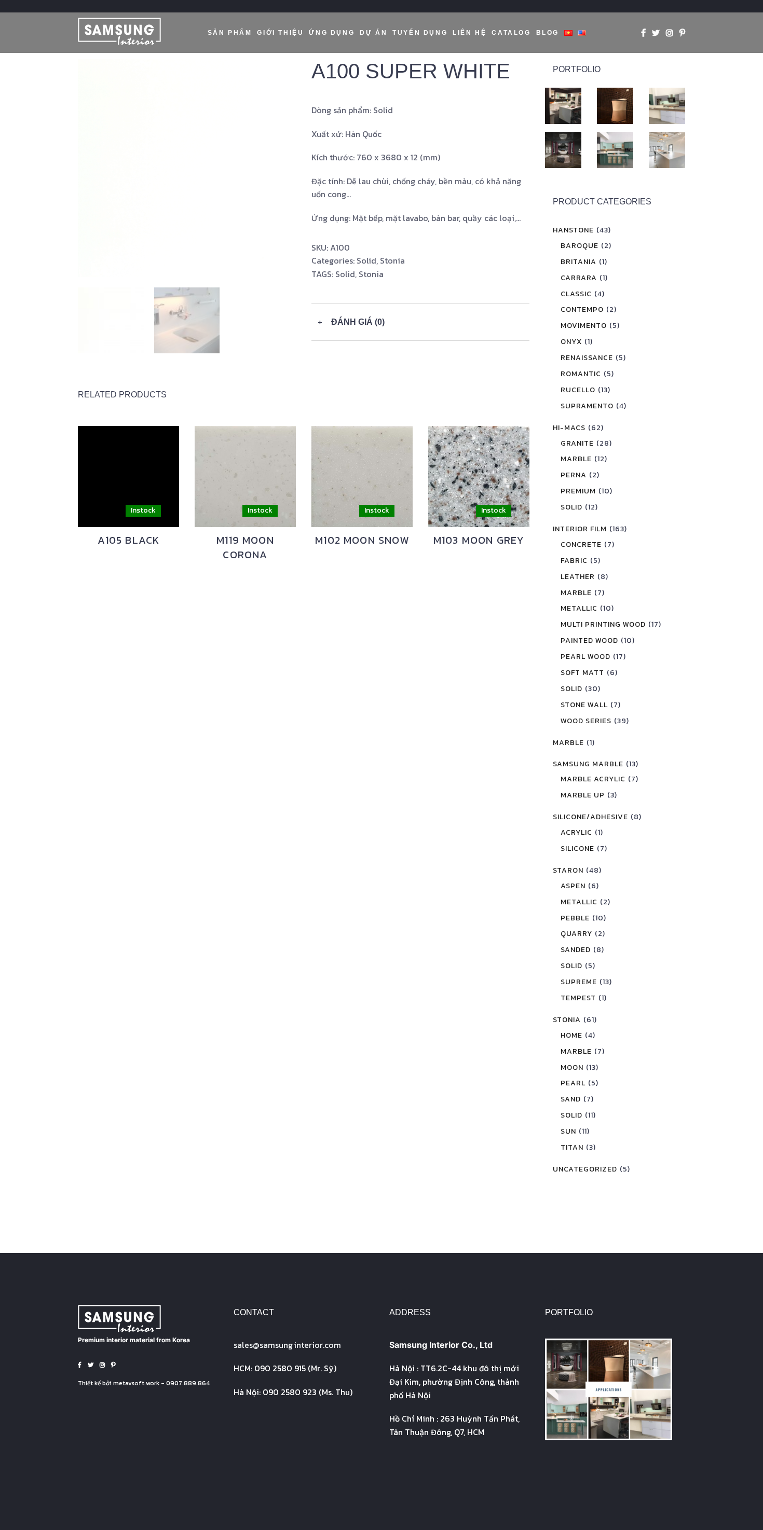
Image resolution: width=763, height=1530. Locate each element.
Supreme (579, 981)
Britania (578, 261)
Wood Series (586, 720)
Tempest (578, 998)
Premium (578, 491)
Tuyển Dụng (419, 32)
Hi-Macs (569, 427)
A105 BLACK (129, 540)
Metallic (579, 608)
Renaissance (587, 357)
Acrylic (576, 832)
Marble (576, 458)
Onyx (571, 341)
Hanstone (573, 230)
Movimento (584, 325)
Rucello (578, 389)
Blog (547, 32)
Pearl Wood (585, 656)
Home (571, 1035)
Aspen (573, 885)
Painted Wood (589, 640)
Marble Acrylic (593, 779)
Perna (574, 475)
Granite (577, 443)
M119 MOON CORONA (245, 547)
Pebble (575, 918)
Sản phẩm (230, 32)
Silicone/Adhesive (590, 816)
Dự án (373, 32)
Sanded (576, 949)
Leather (578, 576)
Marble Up (583, 795)
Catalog (511, 32)
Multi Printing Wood (603, 624)
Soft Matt (582, 672)
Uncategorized (585, 1169)
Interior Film (580, 528)
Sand (571, 1099)
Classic (576, 293)
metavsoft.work (136, 1383)
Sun (568, 1131)
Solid (366, 260)
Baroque (579, 245)
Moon (572, 1067)
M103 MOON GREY (479, 540)
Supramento (587, 406)
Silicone (577, 848)
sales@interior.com (287, 1345)
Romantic (581, 373)
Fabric (574, 560)
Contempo (582, 309)
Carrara (579, 277)
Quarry (576, 933)
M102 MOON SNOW (362, 540)
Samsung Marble (588, 764)
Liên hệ (469, 32)
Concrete (581, 544)
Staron (568, 870)
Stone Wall (584, 704)
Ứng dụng (332, 32)
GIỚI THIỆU (280, 32)
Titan (572, 1147)
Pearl (573, 1083)
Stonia (392, 260)
